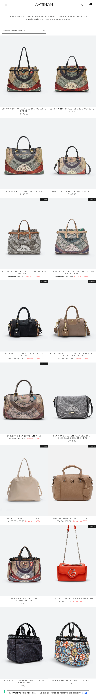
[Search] (82, 5)
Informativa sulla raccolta (22, 693)
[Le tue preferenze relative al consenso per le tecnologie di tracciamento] (4, 691)
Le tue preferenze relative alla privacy (60, 693)
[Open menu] (6, 5)
